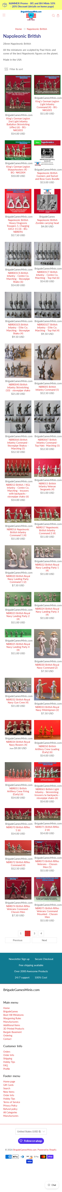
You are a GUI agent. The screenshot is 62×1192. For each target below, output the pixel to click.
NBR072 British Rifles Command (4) (18, 864)
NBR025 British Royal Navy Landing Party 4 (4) (18, 646)
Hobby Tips (9, 1062)
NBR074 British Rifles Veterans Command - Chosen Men (18, 909)
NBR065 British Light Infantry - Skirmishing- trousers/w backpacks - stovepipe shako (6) (47, 793)
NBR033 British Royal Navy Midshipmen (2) (47, 708)
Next (44, 940)
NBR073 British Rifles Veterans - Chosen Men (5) (47, 864)
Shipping (7, 1058)
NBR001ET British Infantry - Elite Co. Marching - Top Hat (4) (47, 327)
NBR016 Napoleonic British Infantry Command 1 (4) (18, 532)
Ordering (7, 1035)
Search (6, 1088)
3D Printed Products (13, 1028)
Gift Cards (8, 1085)
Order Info (8, 1055)
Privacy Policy (10, 1105)
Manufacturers (10, 1021)
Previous (17, 940)
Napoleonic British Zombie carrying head (47, 221)
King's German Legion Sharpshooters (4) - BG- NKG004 (18, 169)
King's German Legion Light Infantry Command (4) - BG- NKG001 (47, 106)
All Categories (10, 1112)
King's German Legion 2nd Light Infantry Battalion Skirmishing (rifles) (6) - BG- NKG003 (18, 124)
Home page (9, 1081)
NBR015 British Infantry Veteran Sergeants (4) (47, 486)
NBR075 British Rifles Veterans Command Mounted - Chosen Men (47, 912)
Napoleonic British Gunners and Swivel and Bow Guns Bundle (47, 175)
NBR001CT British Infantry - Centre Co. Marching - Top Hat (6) (47, 274)
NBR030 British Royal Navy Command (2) (47, 666)
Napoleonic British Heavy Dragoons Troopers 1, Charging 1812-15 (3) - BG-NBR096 (18, 226)
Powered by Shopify (47, 1150)
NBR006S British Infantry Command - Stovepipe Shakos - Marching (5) (18, 444)
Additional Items (11, 1025)
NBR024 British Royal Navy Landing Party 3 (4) (47, 611)
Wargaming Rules (12, 1018)
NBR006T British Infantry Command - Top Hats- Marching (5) (47, 442)
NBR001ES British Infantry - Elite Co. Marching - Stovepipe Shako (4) (18, 329)
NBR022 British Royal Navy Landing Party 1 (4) (47, 567)
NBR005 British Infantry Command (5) (47, 388)
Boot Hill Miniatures (13, 1015)
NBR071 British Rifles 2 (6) (47, 828)
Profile (6, 1068)
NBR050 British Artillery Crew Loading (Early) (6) (47, 749)
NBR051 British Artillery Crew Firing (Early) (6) (18, 791)
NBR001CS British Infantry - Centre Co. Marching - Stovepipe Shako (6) (18, 277)
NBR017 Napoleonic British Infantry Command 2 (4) (47, 530)
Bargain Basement (12, 1032)
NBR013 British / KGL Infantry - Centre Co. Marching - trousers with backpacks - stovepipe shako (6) (18, 490)
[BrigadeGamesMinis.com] (31, 15)
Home (18, 29)
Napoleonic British (37, 29)
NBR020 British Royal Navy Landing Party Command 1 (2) (18, 579)
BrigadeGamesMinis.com (25, 1150)
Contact (7, 1039)
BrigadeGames (10, 1011)
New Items (8, 1091)
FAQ (5, 1065)
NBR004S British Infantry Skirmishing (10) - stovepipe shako (18, 387)
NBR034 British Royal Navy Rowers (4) (18, 743)
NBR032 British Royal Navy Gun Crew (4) (18, 701)
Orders (6, 1051)
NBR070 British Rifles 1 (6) (18, 829)
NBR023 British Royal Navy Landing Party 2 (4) (18, 616)
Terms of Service (11, 1102)
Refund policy (10, 1109)
